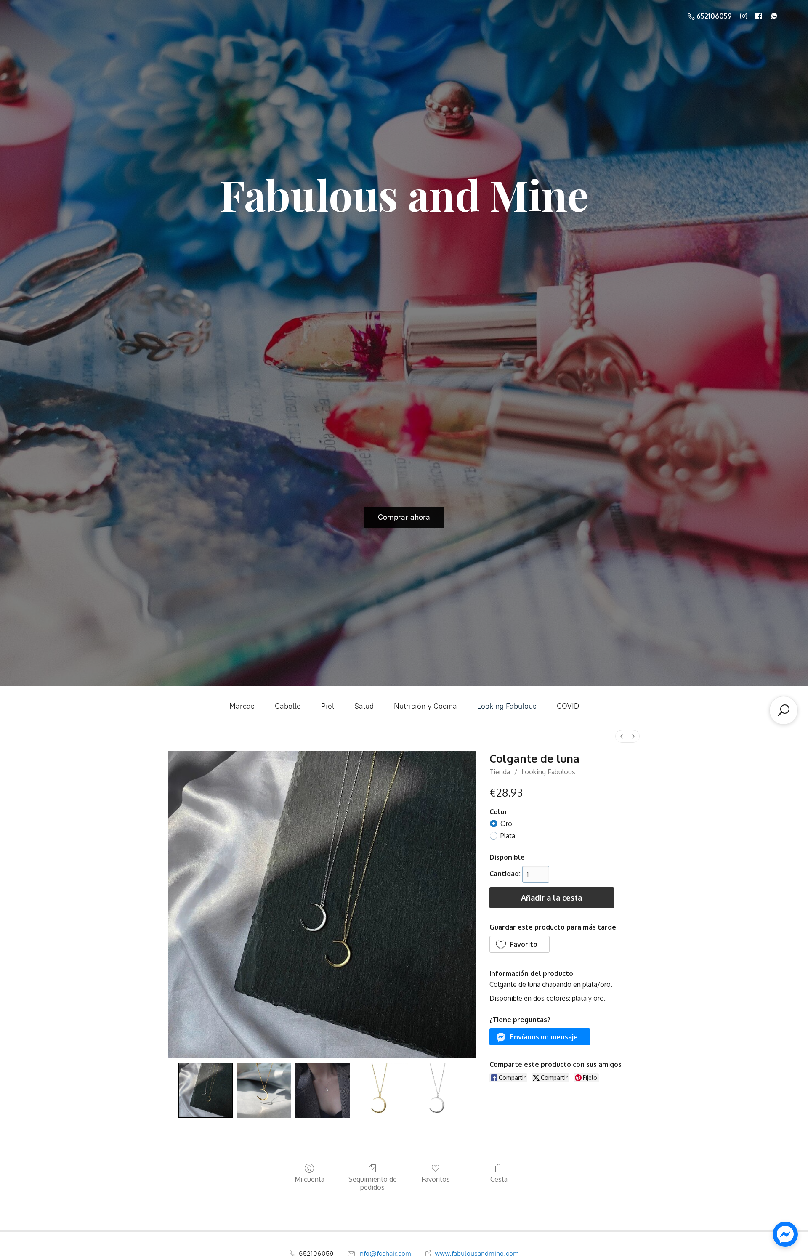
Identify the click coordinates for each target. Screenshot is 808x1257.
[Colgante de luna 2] (322, 1090)
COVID (568, 706)
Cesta (499, 1179)
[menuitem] (621, 736)
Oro (506, 823)
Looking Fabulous (507, 706)
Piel (327, 706)
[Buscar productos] (783, 710)
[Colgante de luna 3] (380, 1090)
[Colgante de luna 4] (438, 1090)
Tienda (499, 772)
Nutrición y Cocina (425, 706)
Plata (507, 836)
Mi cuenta (309, 1179)
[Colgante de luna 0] (205, 1090)
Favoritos (435, 1179)
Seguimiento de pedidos (372, 1183)
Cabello (288, 706)
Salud (364, 706)
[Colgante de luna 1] (264, 1090)
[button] (519, 944)
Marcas (242, 706)
